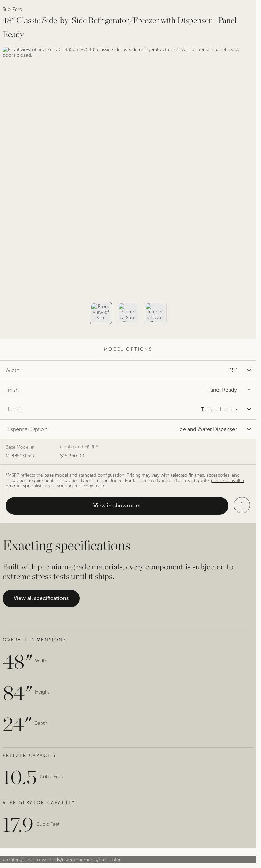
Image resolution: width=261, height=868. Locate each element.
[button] (242, 505)
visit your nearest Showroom (76, 486)
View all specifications (41, 598)
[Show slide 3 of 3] (155, 313)
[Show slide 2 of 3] (128, 313)
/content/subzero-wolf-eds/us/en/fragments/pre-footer (62, 859)
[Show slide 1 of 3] (101, 313)
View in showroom (117, 506)
